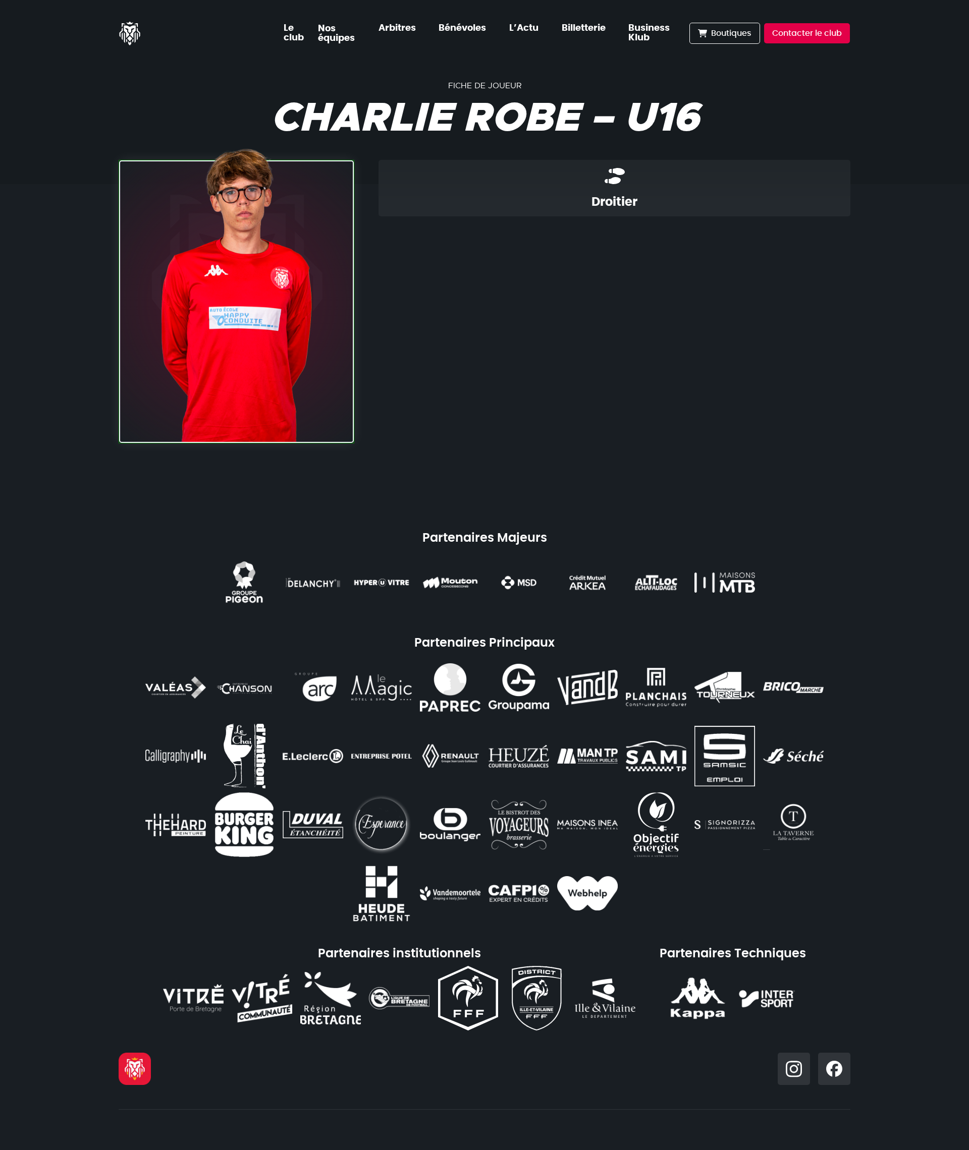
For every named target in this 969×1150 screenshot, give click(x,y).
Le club (294, 32)
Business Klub (649, 32)
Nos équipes (336, 33)
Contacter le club (807, 33)
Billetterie (584, 28)
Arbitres (397, 28)
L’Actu (524, 28)
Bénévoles (462, 28)
